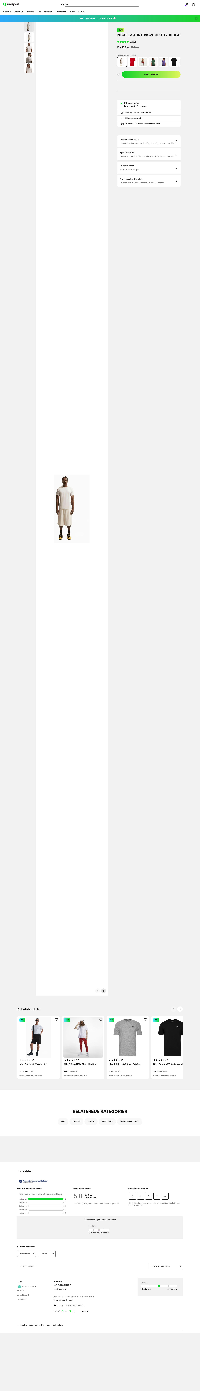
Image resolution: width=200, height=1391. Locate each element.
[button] (29, 37)
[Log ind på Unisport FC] (187, 4)
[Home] (11, 4)
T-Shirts (91, 1121)
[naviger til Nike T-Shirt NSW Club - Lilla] (163, 62)
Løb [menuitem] (39, 12)
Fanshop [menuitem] (18, 12)
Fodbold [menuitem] (7, 12)
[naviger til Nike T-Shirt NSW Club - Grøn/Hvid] (153, 62)
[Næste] (103, 990)
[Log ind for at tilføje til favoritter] (119, 74)
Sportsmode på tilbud (129, 1121)
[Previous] (173, 1009)
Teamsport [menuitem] (61, 12)
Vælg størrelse (151, 74)
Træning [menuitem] (30, 12)
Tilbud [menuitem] (72, 12)
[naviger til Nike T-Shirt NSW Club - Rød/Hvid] (132, 62)
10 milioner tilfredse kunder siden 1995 (142, 124)
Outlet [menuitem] (81, 12)
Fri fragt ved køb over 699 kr (138, 112)
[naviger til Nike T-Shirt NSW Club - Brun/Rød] (143, 62)
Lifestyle (76, 1121)
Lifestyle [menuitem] (48, 12)
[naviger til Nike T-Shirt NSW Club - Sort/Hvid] (174, 62)
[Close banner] (196, 18)
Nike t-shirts (107, 1121)
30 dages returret (133, 118)
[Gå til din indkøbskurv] (193, 4)
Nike (63, 1121)
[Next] (180, 1009)
